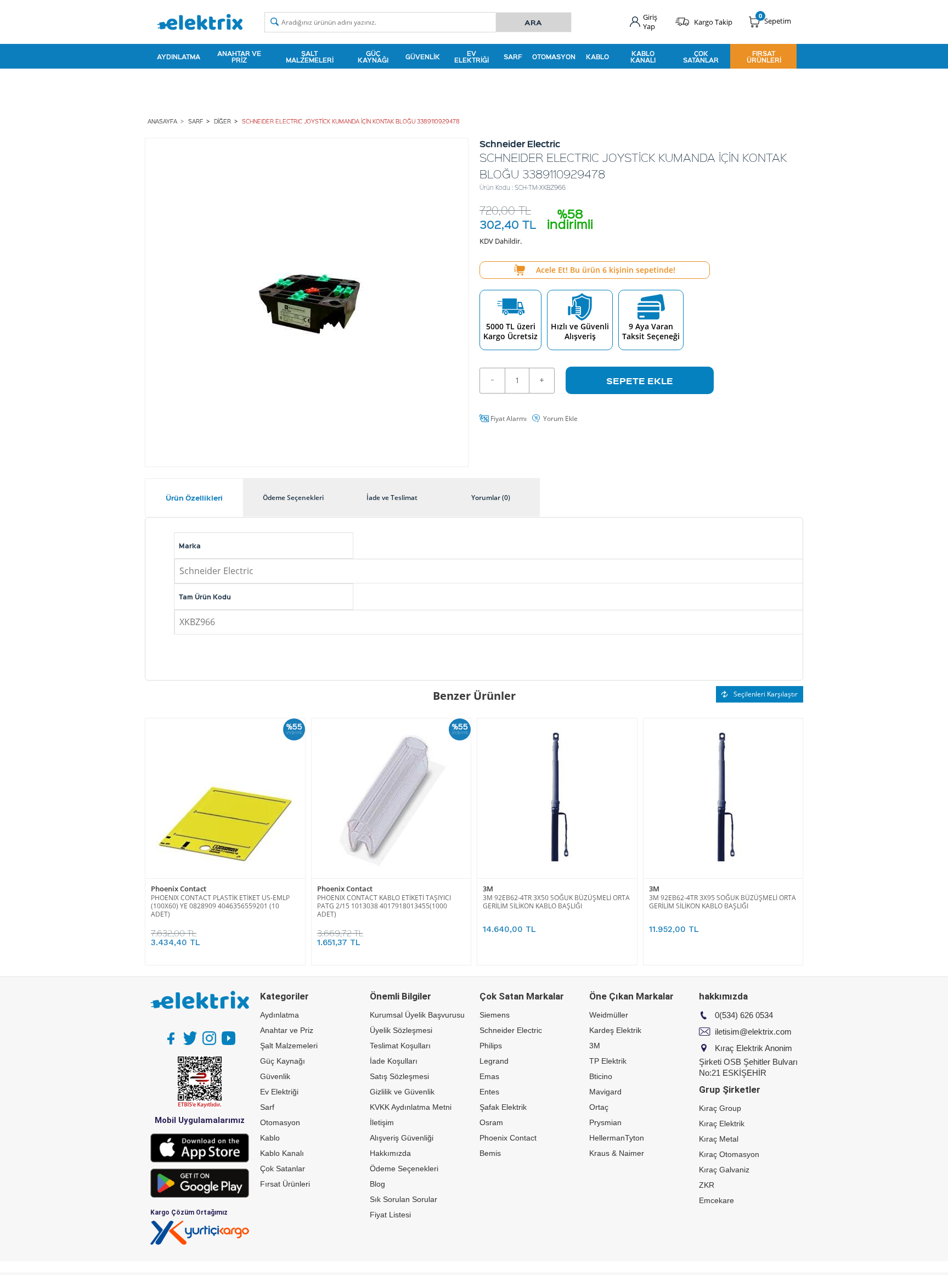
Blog (377, 1183)
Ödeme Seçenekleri (404, 1168)
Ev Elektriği (471, 56)
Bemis (490, 1153)
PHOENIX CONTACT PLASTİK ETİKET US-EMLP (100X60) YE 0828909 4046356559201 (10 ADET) (220, 906)
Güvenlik (422, 56)
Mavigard (605, 1091)
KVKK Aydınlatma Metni (411, 1107)
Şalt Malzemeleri (310, 56)
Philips (490, 1045)
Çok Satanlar (701, 56)
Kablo (597, 56)
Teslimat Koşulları (400, 1045)
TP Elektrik (608, 1061)
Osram (491, 1122)
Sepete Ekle (639, 380)
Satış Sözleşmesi (399, 1076)
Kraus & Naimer (616, 1153)
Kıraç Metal (718, 1138)
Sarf (513, 56)
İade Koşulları (393, 1061)
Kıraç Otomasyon (729, 1154)
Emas (489, 1076)
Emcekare (716, 1200)
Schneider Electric (510, 1030)
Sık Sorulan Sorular (403, 1199)
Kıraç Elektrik (721, 1123)
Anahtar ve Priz (239, 56)
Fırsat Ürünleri (764, 56)
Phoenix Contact (178, 889)
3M (488, 889)
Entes (489, 1091)
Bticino (600, 1076)
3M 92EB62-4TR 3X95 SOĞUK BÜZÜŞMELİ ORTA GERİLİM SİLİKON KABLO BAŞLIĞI (722, 902)
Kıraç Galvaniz (724, 1169)
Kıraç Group (720, 1108)
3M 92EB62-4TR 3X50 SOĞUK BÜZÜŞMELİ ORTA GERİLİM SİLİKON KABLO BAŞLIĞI (556, 902)
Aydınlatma (178, 56)
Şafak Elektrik (503, 1107)
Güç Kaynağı (373, 56)
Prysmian (605, 1122)
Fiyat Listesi (390, 1214)
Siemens (494, 1014)
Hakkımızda (390, 1153)
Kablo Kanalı (643, 56)
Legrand (494, 1061)
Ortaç (598, 1107)
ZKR (706, 1185)
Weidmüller (608, 1014)
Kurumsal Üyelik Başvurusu (417, 1014)
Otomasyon (553, 56)
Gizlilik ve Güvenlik (402, 1091)
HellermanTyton (616, 1137)
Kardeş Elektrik (615, 1030)
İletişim (382, 1122)
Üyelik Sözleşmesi (401, 1030)
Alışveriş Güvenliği (401, 1137)
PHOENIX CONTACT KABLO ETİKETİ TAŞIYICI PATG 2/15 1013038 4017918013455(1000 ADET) (384, 906)
